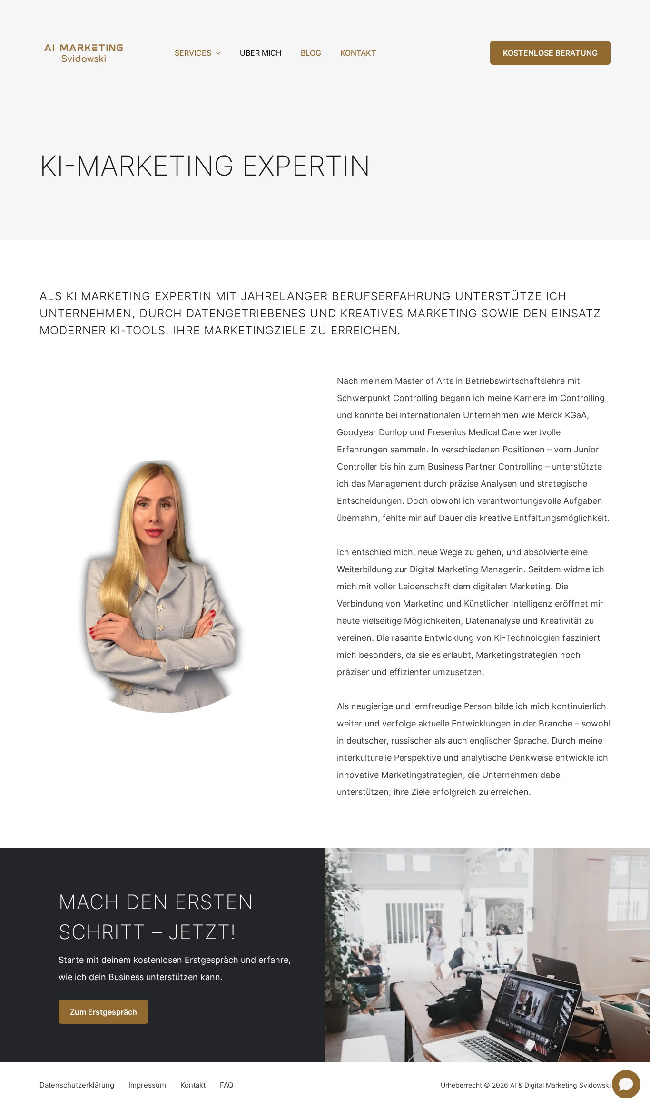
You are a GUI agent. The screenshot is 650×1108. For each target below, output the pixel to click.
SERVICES (193, 53)
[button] (216, 52)
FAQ (226, 1084)
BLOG (311, 53)
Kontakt (193, 1084)
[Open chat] (626, 1084)
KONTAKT (358, 53)
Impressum (147, 1084)
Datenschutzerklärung (76, 1084)
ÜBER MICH (261, 53)
